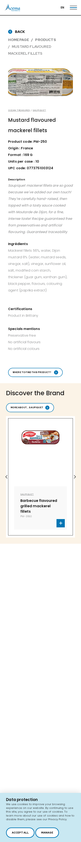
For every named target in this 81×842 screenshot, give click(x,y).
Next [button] (75, 477)
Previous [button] (6, 477)
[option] (40, 82)
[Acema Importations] (12, 10)
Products (45, 39)
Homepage (18, 39)
